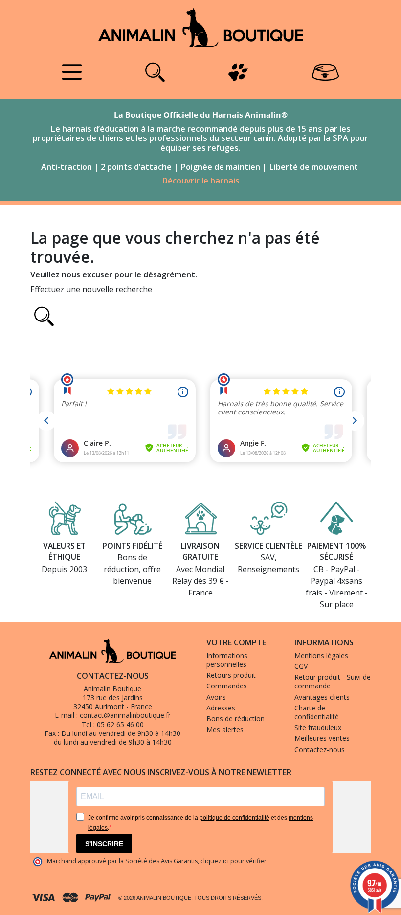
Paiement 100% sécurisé (336, 551)
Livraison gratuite (200, 551)
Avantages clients (322, 697)
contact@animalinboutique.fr (125, 715)
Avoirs (216, 697)
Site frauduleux (317, 727)
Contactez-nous (319, 749)
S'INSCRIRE (104, 843)
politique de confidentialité (234, 817)
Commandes (226, 685)
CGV (301, 666)
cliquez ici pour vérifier (233, 861)
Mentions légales (321, 655)
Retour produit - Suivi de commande (332, 681)
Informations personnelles (226, 660)
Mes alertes (225, 729)
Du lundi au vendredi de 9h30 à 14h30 (120, 733)
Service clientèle (268, 545)
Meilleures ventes (322, 738)
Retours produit (231, 675)
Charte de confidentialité (316, 712)
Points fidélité (132, 545)
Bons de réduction (235, 718)
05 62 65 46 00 (120, 724)
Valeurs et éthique (64, 551)
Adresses (220, 707)
